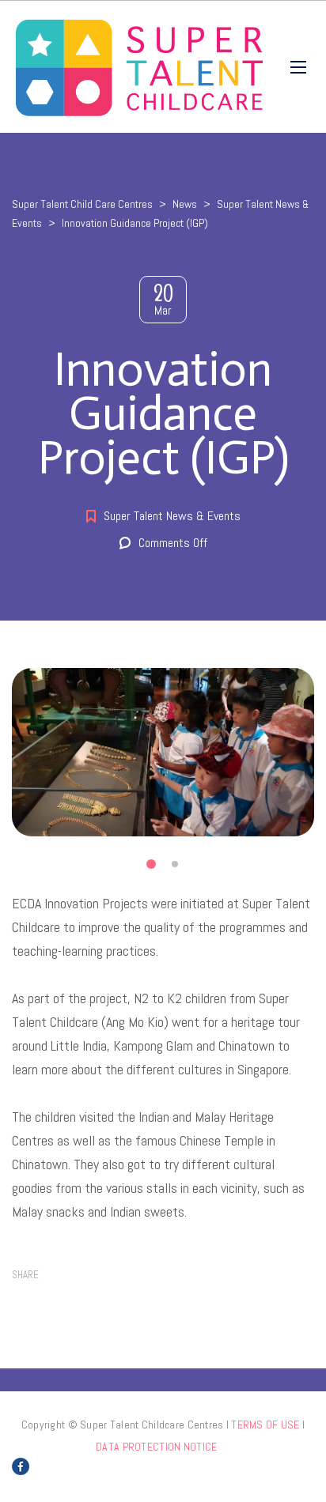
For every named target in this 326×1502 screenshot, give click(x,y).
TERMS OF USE (265, 1424)
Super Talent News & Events (172, 516)
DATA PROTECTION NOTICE (156, 1447)
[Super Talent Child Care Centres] (139, 67)
